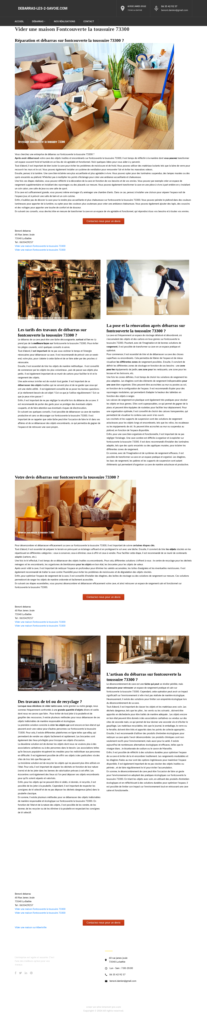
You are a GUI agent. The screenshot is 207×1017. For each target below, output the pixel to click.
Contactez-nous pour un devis (103, 221)
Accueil (19, 21)
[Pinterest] (31, 973)
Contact (88, 21)
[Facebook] (15, 973)
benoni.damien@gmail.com (174, 10)
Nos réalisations (64, 21)
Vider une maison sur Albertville (31, 927)
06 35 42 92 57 (169, 6)
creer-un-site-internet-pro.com (103, 1007)
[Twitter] (20, 973)
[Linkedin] (26, 973)
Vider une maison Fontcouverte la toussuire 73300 (40, 246)
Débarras (37, 21)
